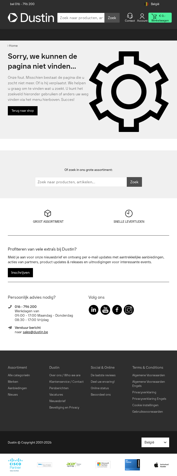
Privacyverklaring (144, 392)
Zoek (112, 18)
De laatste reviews (103, 375)
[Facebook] (117, 311)
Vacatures (56, 394)
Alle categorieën (19, 375)
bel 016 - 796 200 (22, 4)
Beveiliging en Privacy (64, 407)
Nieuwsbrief (57, 401)
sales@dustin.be (35, 332)
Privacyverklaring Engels (149, 398)
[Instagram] (129, 311)
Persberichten (59, 388)
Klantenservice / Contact (66, 381)
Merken (13, 381)
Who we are (72, 375)
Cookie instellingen (145, 405)
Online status (100, 388)
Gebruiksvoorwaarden (147, 411)
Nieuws (13, 394)
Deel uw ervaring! (103, 381)
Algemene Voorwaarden (148, 375)
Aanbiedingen (17, 388)
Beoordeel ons (101, 394)
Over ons (55, 375)
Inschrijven (20, 272)
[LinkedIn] (93, 311)
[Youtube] (105, 311)
